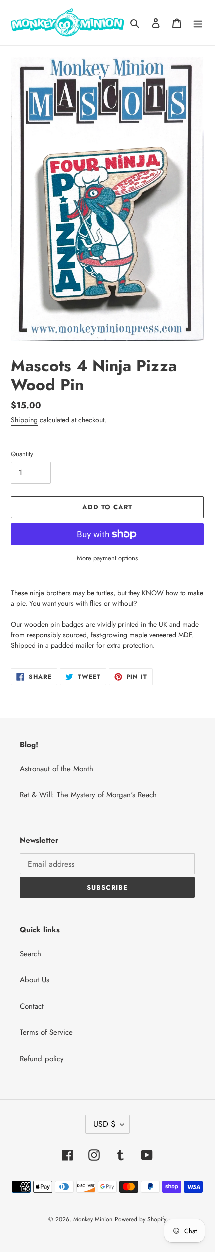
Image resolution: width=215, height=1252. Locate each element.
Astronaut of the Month (57, 768)
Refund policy (42, 1058)
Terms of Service (46, 1032)
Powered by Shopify (140, 1219)
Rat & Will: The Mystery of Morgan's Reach (88, 794)
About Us (35, 979)
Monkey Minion (93, 1219)
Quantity (22, 454)
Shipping (24, 420)
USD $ (105, 1124)
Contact (32, 1006)
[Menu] (198, 22)
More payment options (107, 558)
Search (31, 953)
